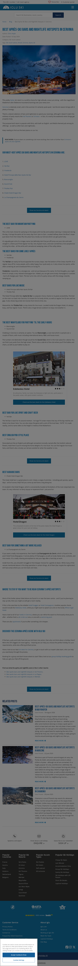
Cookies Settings (18, 960)
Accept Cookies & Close (18, 955)
